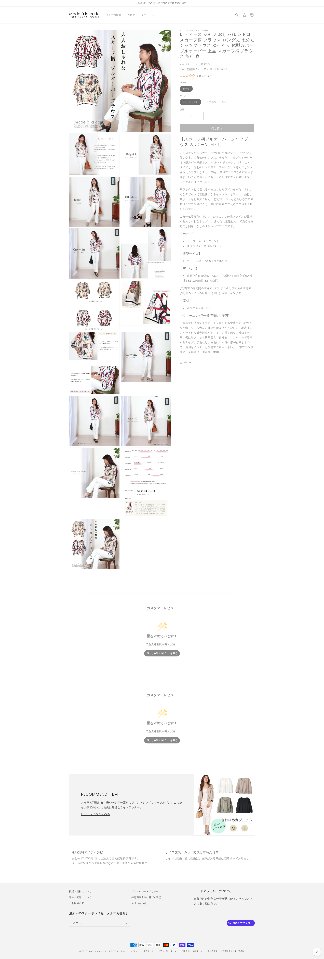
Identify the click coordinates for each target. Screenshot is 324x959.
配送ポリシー (199, 951)
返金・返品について (80, 897)
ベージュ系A (191, 102)
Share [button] (187, 362)
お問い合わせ (138, 903)
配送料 (190, 69)
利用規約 (186, 951)
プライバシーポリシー (169, 951)
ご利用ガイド (76, 903)
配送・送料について (80, 891)
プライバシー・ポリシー (145, 891)
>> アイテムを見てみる (95, 814)
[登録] (126, 923)
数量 (182, 109)
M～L (187, 89)
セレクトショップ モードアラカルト (104, 951)
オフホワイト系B (217, 102)
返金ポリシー (150, 951)
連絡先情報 (213, 951)
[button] (146, 15)
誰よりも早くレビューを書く (162, 653)
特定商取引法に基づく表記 (146, 897)
